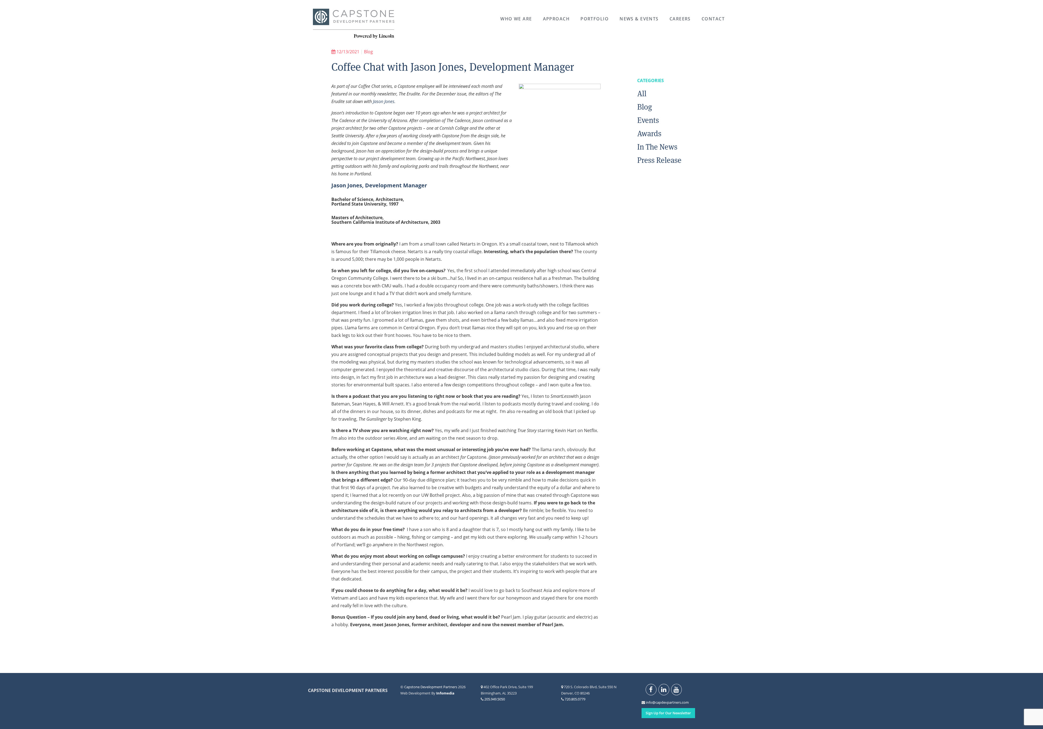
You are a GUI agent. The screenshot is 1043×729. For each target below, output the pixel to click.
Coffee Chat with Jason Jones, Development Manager (452, 67)
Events (648, 120)
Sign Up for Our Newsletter (668, 713)
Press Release (659, 160)
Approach (556, 19)
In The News (657, 147)
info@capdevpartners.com (649, 702)
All (641, 93)
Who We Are (516, 19)
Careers (680, 19)
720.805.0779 (575, 699)
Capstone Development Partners (353, 24)
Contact (713, 19)
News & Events (639, 19)
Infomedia (445, 693)
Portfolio (594, 19)
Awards (649, 133)
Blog (368, 52)
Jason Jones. (384, 101)
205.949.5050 (494, 699)
